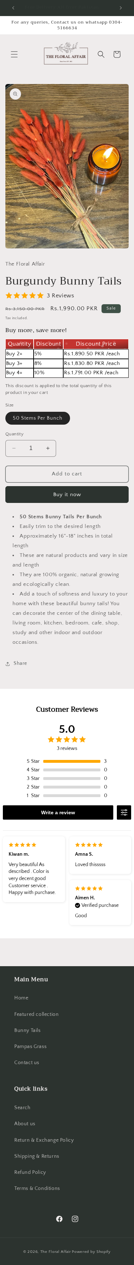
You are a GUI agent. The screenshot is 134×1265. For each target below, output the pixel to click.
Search (22, 1108)
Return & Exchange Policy (44, 1140)
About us (24, 1124)
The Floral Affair (55, 1252)
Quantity (14, 433)
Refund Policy (30, 1172)
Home (21, 998)
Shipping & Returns (36, 1156)
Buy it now (67, 494)
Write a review (58, 812)
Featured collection (36, 1014)
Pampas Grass (30, 1046)
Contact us (26, 1063)
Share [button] (20, 663)
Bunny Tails (27, 1030)
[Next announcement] (121, 8)
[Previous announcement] (13, 8)
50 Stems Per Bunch (38, 418)
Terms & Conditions (37, 1188)
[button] (14, 54)
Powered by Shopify (91, 1252)
